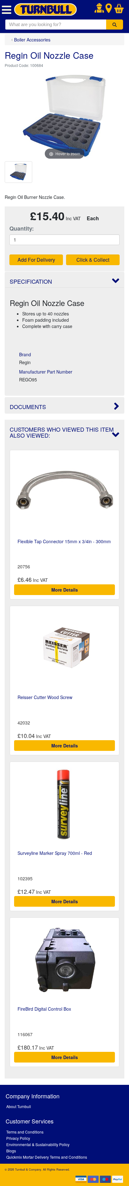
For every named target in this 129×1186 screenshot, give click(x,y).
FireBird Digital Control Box (44, 1009)
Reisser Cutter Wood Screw (45, 697)
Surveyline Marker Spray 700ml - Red (55, 853)
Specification (31, 281)
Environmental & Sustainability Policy (38, 1144)
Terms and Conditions (25, 1131)
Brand (25, 354)
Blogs (11, 1150)
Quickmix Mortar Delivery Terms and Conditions (46, 1157)
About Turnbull (18, 1106)
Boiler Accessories (32, 39)
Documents (28, 406)
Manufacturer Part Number (45, 372)
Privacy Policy (18, 1138)
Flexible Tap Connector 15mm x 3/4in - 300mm (64, 541)
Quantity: (21, 228)
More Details (64, 590)
